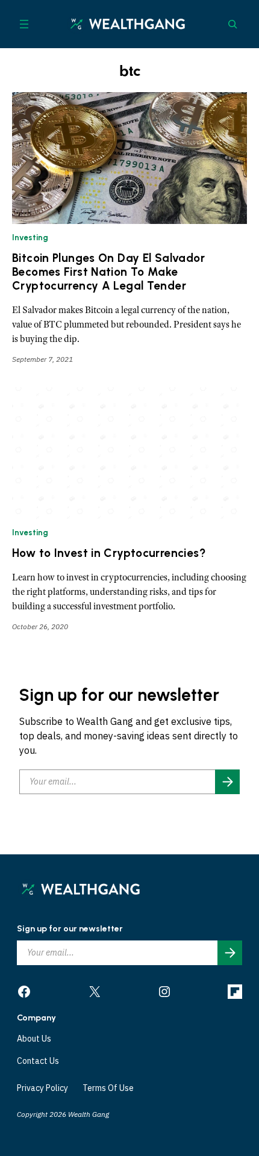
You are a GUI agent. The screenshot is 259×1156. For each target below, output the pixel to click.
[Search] (232, 24)
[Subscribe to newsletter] (227, 781)
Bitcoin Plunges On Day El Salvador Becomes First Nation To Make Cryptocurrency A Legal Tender (108, 272)
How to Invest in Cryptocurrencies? (108, 553)
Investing (30, 237)
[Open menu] (24, 24)
